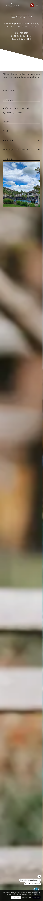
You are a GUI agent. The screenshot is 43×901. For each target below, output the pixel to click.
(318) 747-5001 (21, 33)
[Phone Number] (32, 5)
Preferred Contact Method (16, 108)
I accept (16, 897)
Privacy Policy (27, 897)
